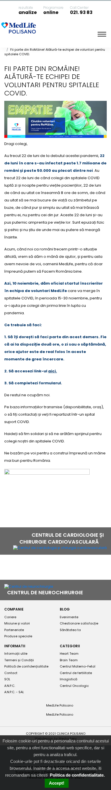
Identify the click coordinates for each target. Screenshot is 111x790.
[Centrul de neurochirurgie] (28, 586)
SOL (7, 679)
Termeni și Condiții (19, 660)
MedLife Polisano (59, 705)
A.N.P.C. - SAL (14, 692)
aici (52, 371)
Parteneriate (14, 630)
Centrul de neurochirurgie (45, 592)
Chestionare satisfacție (79, 623)
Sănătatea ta (70, 630)
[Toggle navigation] (102, 34)
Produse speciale (18, 636)
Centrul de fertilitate (76, 673)
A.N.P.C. (9, 685)
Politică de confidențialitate (26, 666)
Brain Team (69, 660)
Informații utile (15, 653)
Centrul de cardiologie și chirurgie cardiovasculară (61, 538)
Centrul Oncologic (74, 685)
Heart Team (69, 653)
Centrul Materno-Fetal (77, 666)
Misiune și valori (17, 623)
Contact (10, 673)
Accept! (56, 783)
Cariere (10, 617)
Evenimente (69, 617)
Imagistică (68, 679)
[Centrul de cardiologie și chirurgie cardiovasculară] (60, 547)
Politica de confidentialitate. (77, 775)
